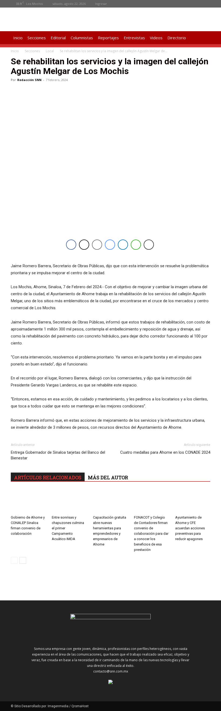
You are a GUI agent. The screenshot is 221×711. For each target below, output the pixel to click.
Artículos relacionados (47, 477)
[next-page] (22, 560)
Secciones (36, 37)
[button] (203, 37)
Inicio (18, 37)
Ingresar (101, 4)
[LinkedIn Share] (123, 245)
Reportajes (108, 37)
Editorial (58, 37)
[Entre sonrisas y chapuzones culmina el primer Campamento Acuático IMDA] (69, 501)
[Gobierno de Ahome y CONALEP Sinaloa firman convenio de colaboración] (28, 501)
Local (50, 51)
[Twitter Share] (84, 245)
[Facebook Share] (71, 245)
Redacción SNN (29, 80)
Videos (156, 37)
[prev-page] (14, 560)
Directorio (176, 37)
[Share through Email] (97, 245)
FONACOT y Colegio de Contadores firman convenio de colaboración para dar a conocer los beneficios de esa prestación (151, 533)
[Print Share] (149, 245)
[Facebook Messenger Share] (110, 245)
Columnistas (82, 37)
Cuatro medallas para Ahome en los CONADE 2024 (165, 452)
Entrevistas (134, 37)
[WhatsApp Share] (136, 245)
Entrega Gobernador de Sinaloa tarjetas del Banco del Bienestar (58, 455)
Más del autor (108, 477)
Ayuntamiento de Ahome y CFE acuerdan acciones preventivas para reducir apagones (190, 528)
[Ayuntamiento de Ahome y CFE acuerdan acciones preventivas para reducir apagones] (192, 501)
